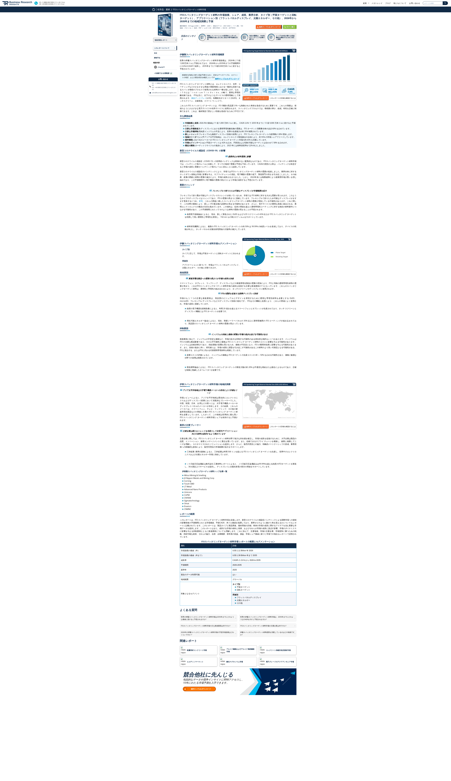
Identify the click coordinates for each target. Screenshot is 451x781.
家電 (201, 201)
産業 (365, 3)
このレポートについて (161, 48)
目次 (155, 53)
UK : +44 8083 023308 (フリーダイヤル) (163, 88)
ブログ (388, 3)
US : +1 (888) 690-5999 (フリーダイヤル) (164, 84)
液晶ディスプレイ (198, 98)
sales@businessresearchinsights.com (164, 93)
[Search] (445, 3)
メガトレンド (376, 3)
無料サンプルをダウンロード (257, 98)
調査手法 (157, 58)
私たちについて (400, 3)
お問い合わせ (414, 3)
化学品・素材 (163, 9)
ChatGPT (161, 67)
